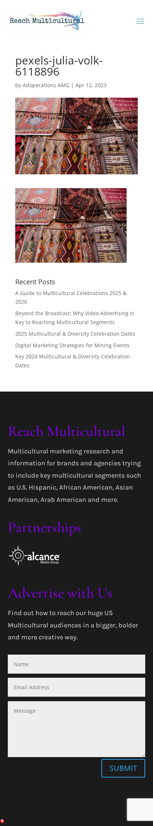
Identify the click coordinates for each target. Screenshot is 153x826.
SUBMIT (123, 768)
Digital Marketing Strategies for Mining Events (72, 345)
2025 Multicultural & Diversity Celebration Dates (75, 333)
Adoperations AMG (46, 85)
